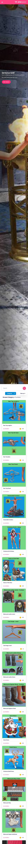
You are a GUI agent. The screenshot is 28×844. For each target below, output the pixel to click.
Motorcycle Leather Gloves (9, 677)
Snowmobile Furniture (8, 520)
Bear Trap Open (6, 457)
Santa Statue (6, 740)
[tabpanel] (14, 194)
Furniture (17, 397)
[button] (2, 2)
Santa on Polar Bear (7, 583)
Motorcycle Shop (7, 803)
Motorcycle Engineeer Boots (9, 708)
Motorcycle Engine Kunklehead (10, 834)
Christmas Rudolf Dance (8, 771)
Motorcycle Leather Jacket (9, 614)
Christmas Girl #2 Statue (8, 551)
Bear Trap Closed (7, 488)
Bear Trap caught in (7, 425)
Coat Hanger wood (7, 646)
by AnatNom (6, 429)
